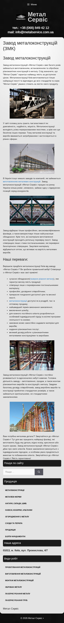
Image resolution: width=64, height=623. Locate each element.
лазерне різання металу (42, 279)
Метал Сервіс (38, 17)
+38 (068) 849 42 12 (34, 28)
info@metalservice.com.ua (34, 32)
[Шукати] (39, 472)
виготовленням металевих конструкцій (21, 181)
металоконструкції (18, 301)
